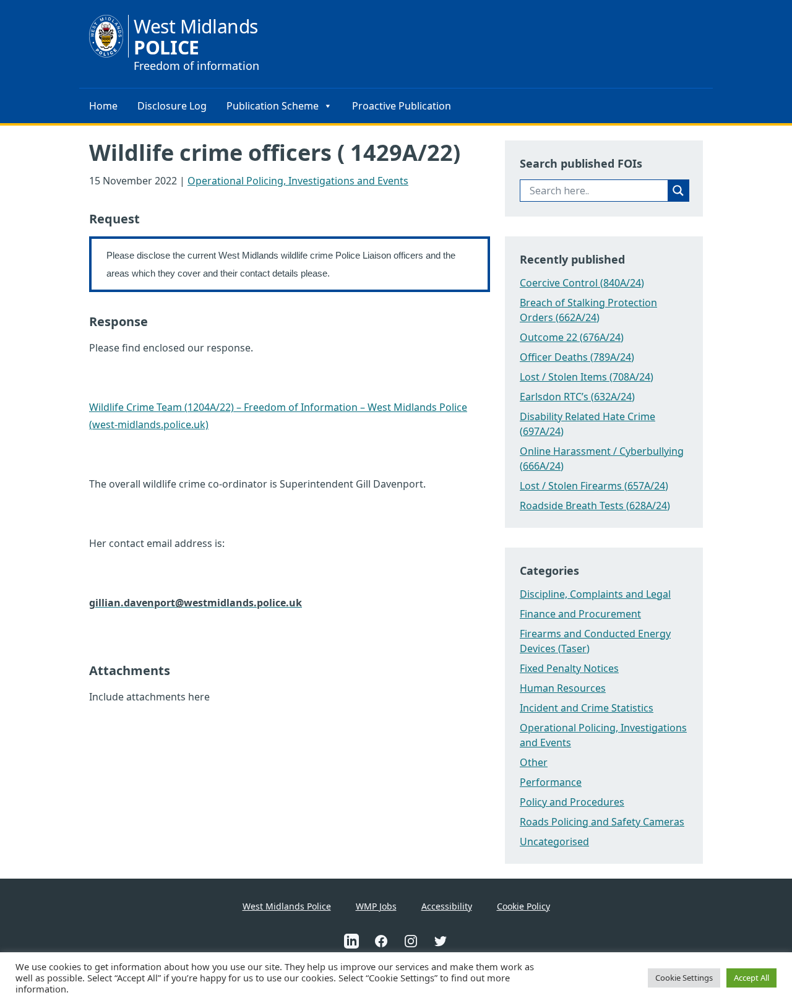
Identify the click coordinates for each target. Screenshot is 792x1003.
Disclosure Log (172, 106)
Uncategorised (554, 841)
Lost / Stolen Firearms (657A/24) (594, 486)
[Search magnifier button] (678, 190)
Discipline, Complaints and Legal (595, 594)
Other (534, 762)
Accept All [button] (751, 977)
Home (103, 106)
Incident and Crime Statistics (586, 708)
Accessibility (446, 906)
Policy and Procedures (572, 802)
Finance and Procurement (580, 614)
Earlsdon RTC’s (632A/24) (577, 396)
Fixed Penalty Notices (569, 668)
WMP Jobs (376, 906)
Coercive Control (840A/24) (582, 283)
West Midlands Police (287, 906)
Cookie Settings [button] (684, 977)
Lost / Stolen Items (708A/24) (586, 377)
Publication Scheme (272, 106)
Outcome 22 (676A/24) (572, 337)
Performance (551, 782)
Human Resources (563, 688)
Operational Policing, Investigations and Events (297, 180)
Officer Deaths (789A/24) (577, 357)
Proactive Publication (401, 106)
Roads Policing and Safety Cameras (602, 822)
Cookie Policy (523, 906)
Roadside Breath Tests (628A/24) (595, 505)
